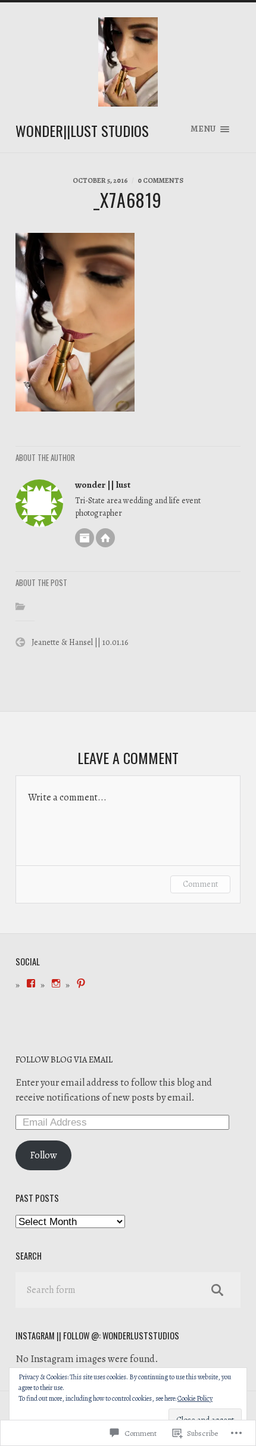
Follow (43, 1155)
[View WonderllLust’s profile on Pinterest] (81, 983)
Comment (200, 884)
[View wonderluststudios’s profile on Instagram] (56, 983)
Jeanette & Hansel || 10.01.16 (80, 642)
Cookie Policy (195, 1398)
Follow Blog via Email (64, 1059)
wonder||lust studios (82, 130)
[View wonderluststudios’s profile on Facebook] (31, 983)
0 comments (160, 180)
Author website (105, 537)
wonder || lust (102, 484)
